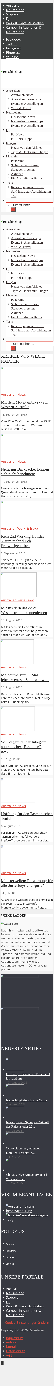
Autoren (12, 1342)
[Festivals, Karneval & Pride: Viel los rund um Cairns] (15, 1069)
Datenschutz (15, 1351)
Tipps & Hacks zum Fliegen (29, 152)
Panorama (17, 161)
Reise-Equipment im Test (27, 187)
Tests (9, 183)
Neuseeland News (23, 117)
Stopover (13, 14)
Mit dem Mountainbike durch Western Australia (24, 404)
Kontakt (12, 1346)
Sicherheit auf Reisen (25, 165)
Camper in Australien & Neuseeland (23, 29)
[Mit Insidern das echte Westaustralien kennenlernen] (19, 595)
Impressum (14, 1338)
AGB (9, 1355)
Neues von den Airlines (26, 147)
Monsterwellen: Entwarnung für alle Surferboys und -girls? (27, 883)
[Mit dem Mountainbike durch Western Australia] (20, 390)
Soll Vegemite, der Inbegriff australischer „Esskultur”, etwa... (23, 747)
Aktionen (17, 174)
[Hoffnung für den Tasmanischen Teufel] (18, 801)
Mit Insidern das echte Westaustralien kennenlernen (24, 610)
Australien (13, 5)
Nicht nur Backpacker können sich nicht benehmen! (25, 471)
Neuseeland (15, 10)
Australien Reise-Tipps (26, 99)
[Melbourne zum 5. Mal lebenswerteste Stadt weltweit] (17, 663)
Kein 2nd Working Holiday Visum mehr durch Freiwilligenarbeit (23, 541)
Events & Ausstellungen (27, 103)
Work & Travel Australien (25, 23)
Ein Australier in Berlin (26, 178)
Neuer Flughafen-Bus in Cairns (26, 1100)
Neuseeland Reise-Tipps (27, 121)
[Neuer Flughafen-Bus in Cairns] (15, 1096)
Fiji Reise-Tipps (21, 139)
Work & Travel (21, 108)
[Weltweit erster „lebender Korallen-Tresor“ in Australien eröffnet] (15, 1144)
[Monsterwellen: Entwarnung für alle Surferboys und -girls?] (18, 868)
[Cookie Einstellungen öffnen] (20, 1383)
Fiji (8, 18)
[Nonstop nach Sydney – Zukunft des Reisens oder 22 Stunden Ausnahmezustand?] (15, 1117)
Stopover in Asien (23, 169)
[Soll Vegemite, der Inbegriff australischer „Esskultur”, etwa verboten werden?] (18, 730)
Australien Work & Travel (20, 528)
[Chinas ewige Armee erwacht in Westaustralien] (15, 1170)
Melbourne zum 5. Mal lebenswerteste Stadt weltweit (25, 677)
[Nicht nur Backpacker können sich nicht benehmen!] (18, 457)
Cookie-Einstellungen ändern (27, 1322)
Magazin (12, 156)
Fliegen (11, 143)
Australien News (22, 95)
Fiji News (17, 134)
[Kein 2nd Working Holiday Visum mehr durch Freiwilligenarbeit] (18, 524)
